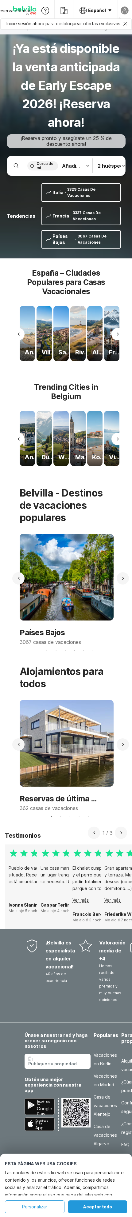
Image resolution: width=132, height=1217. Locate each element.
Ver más (80, 900)
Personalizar (34, 1206)
